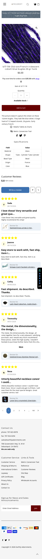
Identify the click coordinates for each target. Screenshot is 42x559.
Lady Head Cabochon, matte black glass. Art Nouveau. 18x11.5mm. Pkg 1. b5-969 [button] (24, 304)
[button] (5, 227)
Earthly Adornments (23, 547)
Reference (25, 466)
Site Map (24, 473)
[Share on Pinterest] (25, 136)
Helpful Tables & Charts (22, 127)
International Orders (9, 469)
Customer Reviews (28, 469)
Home (4, 13)
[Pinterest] (9, 540)
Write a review (15, 190)
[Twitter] (5, 540)
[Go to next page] (39, 411)
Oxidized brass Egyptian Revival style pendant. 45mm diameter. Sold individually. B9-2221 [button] (24, 357)
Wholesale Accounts (29, 480)
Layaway (4, 473)
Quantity (21, 91)
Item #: (17, 86)
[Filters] (32, 190)
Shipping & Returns (9, 466)
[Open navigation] (5, 4)
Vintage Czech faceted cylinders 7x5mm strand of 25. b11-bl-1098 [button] (23, 267)
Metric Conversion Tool (23, 131)
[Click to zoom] (36, 27)
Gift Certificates (7, 477)
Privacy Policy (6, 480)
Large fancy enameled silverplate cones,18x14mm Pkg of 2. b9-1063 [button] (23, 400)
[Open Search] (27, 4)
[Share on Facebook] (17, 136)
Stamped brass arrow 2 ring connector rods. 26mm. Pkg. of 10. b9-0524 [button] (24, 228)
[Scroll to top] (37, 554)
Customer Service (8, 462)
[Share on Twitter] (21, 136)
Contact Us (5, 488)
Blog (22, 477)
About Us (4, 484)
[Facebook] (3, 540)
